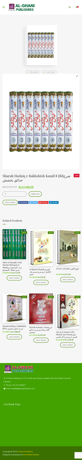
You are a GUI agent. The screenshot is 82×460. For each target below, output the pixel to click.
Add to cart (35, 194)
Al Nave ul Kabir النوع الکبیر (67, 268)
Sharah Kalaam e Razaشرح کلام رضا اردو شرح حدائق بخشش (40, 330)
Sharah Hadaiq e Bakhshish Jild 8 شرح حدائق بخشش (14, 327)
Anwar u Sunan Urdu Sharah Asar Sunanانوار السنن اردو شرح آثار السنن (66, 334)
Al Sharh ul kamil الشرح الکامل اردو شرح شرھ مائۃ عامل (40, 272)
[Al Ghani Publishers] (21, 7)
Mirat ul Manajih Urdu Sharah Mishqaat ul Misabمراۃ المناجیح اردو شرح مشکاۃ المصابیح (12, 266)
